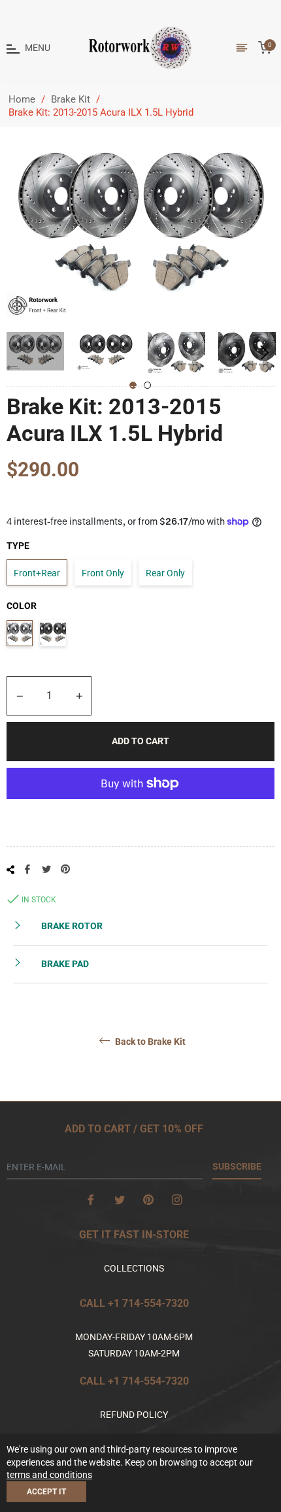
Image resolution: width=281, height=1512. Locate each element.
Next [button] (264, 353)
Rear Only (165, 573)
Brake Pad (64, 964)
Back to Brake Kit (149, 1041)
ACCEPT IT (46, 1491)
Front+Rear (37, 573)
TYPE (18, 545)
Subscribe (236, 1166)
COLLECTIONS (134, 1268)
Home (21, 99)
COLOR (22, 605)
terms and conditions (49, 1475)
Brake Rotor (71, 926)
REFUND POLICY (134, 1414)
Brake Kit (70, 99)
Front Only (103, 573)
